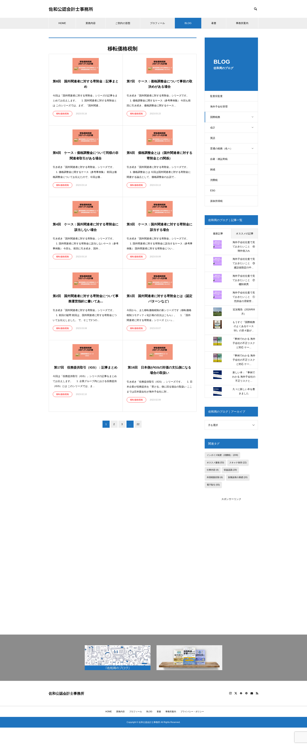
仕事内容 (213, 470)
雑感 (212, 169)
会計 (212, 127)
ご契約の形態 (122, 23)
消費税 (214, 180)
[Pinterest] (246, 693)
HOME (62, 23)
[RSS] (257, 693)
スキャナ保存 (238, 462)
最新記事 (218, 233)
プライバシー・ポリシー (192, 711)
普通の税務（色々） (221, 148)
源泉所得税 (216, 201)
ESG (212, 190)
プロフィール (157, 23)
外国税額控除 (215, 477)
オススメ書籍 (215, 462)
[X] (236, 693)
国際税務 (215, 117)
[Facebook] (241, 693)
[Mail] (252, 693)
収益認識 (230, 470)
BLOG (188, 23)
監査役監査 (216, 96)
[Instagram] (230, 693)
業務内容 (91, 23)
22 (138, 424)
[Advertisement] (231, 554)
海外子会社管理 (219, 106)
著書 (213, 23)
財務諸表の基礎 (237, 477)
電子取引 (213, 485)
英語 (212, 138)
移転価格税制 (62, 113)
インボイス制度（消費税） (222, 455)
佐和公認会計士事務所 (71, 9)
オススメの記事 (244, 233)
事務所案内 (242, 23)
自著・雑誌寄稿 (219, 159)
